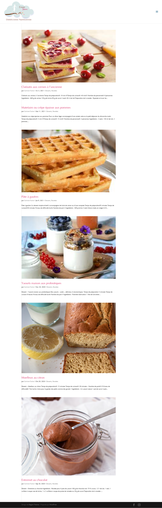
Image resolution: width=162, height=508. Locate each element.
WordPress (53, 505)
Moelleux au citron (33, 377)
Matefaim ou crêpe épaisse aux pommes (46, 107)
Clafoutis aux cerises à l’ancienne (41, 87)
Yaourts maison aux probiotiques (41, 283)
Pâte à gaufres (29, 197)
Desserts (48, 91)
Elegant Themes (34, 505)
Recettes (54, 91)
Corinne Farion (29, 91)
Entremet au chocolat (34, 480)
